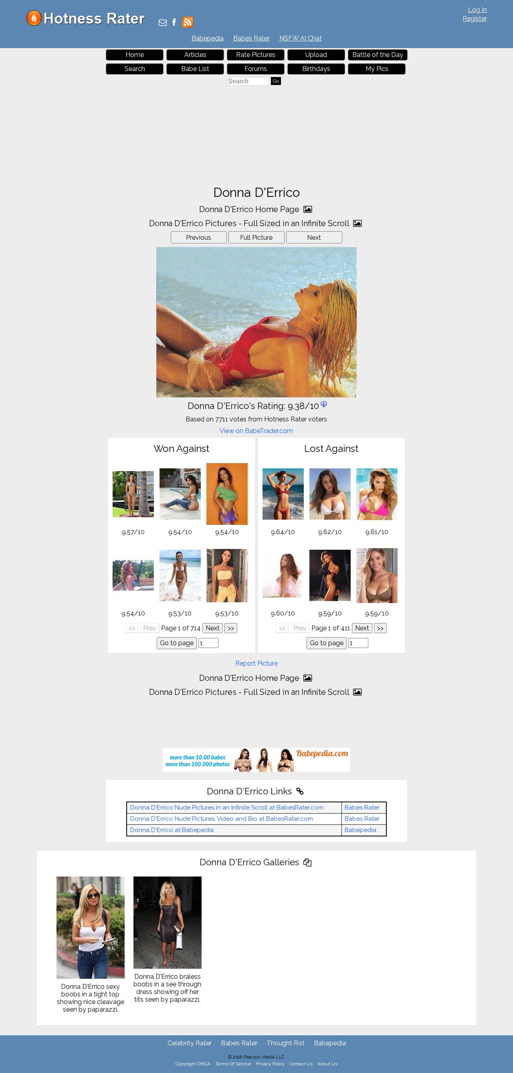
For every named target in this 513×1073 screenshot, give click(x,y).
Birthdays (316, 69)
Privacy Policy (270, 1064)
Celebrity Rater (190, 1043)
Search (135, 69)
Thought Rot (286, 1043)
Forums (255, 69)
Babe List (195, 69)
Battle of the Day (377, 55)
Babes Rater (251, 38)
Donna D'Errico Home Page (250, 209)
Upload (316, 55)
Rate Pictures (255, 55)
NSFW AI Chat (300, 38)
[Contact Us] (163, 23)
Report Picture (256, 663)
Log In (477, 10)
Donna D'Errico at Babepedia (172, 830)
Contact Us (301, 1064)
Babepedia (208, 38)
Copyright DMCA (193, 1064)
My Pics (377, 69)
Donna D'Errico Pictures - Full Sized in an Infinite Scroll (250, 223)
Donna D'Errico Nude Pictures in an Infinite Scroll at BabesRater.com (226, 807)
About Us (327, 1064)
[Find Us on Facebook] (174, 23)
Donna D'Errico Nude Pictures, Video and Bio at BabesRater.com (221, 818)
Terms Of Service (233, 1064)
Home (134, 55)
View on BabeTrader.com (256, 431)
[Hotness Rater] (88, 24)
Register (475, 18)
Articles (195, 55)
